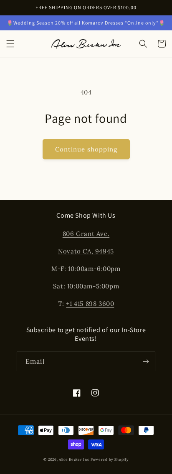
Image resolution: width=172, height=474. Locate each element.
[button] (10, 44)
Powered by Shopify (110, 459)
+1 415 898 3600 (90, 304)
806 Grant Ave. (86, 234)
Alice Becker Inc (74, 459)
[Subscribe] (146, 361)
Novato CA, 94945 (86, 251)
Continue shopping (86, 149)
